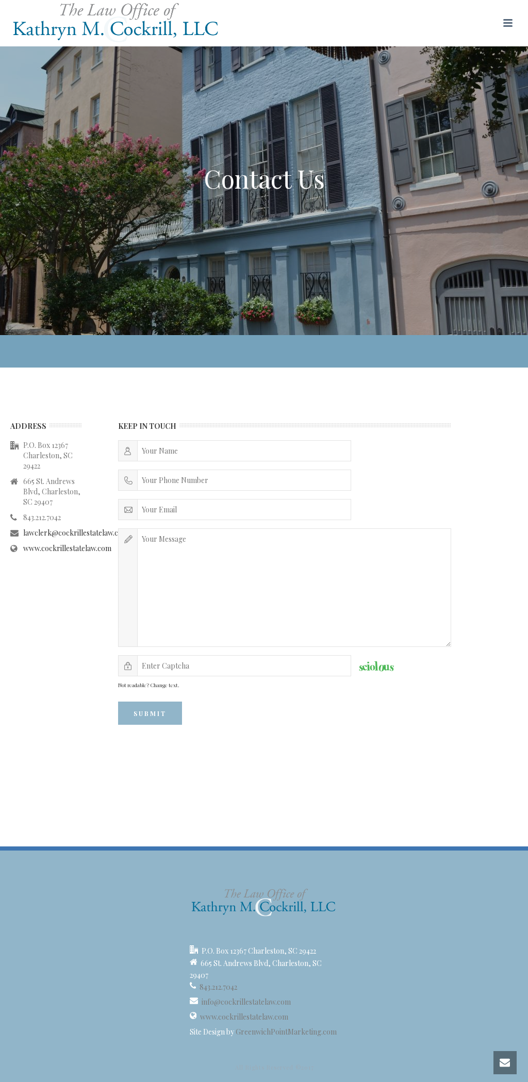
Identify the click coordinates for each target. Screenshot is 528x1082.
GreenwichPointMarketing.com (286, 1032)
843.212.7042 (218, 987)
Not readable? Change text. (148, 685)
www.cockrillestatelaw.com (67, 548)
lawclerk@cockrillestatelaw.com (75, 533)
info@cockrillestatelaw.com (246, 1002)
